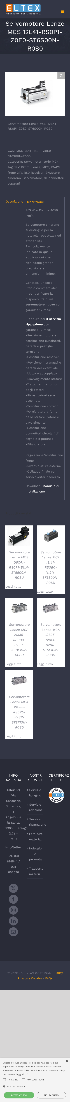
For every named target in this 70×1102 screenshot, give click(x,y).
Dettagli (19, 536)
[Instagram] (13, 910)
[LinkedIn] (13, 920)
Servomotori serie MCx (41, 161)
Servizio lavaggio (35, 792)
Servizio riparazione (35, 821)
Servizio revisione (35, 807)
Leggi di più (22, 1074)
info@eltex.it (15, 847)
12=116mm (22, 167)
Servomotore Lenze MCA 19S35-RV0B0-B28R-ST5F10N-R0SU (50, 640)
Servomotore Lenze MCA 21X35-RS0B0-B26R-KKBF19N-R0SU (19, 640)
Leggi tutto (13, 586)
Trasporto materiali (35, 871)
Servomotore (32, 178)
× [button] (67, 1061)
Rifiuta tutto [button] (51, 1095)
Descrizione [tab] (13, 201)
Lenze (35, 167)
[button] (61, 75)
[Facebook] (13, 899)
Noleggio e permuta (35, 854)
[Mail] (13, 931)
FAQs (48, 978)
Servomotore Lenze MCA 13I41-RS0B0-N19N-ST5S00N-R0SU (50, 567)
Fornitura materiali (35, 836)
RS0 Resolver (33, 172)
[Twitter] (13, 888)
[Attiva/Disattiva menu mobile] (63, 11)
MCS (45, 167)
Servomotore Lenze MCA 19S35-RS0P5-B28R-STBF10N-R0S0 (19, 712)
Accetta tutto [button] (19, 1095)
